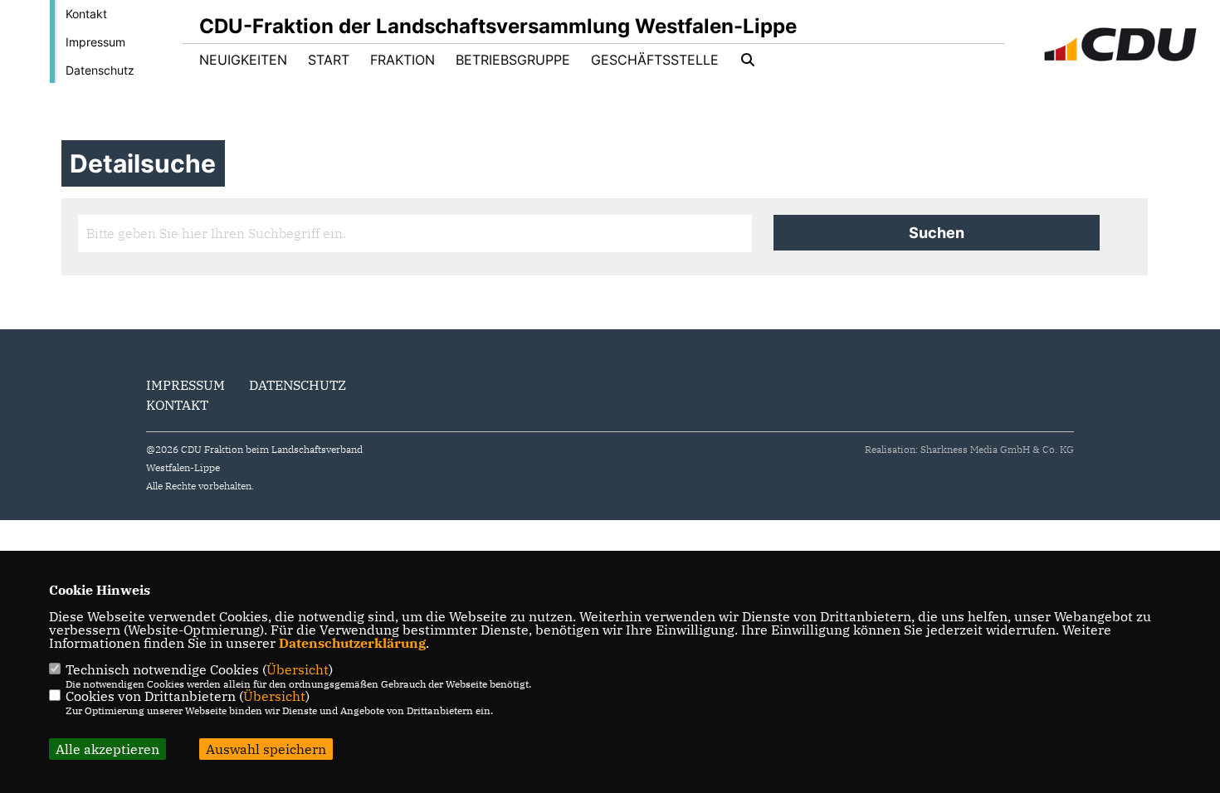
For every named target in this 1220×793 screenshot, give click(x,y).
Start (328, 59)
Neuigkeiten (243, 59)
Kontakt (86, 14)
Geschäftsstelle (655, 59)
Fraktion (402, 59)
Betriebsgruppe (513, 59)
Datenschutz (100, 70)
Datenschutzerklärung (352, 643)
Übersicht (297, 669)
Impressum (95, 42)
